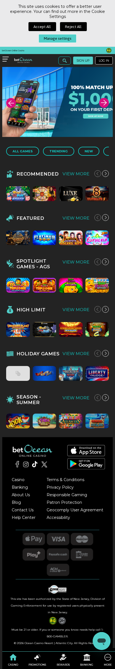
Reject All (73, 26)
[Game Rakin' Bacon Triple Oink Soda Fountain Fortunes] (18, 285)
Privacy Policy (60, 487)
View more (76, 173)
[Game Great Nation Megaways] (18, 373)
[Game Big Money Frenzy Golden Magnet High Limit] (97, 329)
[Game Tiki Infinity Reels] (44, 421)
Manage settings (57, 38)
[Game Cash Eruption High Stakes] (71, 329)
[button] (11, 103)
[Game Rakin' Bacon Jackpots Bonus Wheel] (71, 285)
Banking (20, 487)
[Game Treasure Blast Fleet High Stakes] (18, 329)
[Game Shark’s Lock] (18, 421)
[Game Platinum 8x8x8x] (44, 237)
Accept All (42, 26)
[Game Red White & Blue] (44, 373)
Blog (16, 502)
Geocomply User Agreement (75, 509)
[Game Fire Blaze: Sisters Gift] (71, 237)
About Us (21, 494)
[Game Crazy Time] (44, 193)
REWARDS (63, 664)
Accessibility (58, 517)
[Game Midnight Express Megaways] (18, 237)
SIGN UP (83, 60)
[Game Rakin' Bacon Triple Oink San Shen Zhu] (44, 285)
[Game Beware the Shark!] (97, 421)
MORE (108, 664)
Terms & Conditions (65, 479)
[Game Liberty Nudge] (97, 373)
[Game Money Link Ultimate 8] (97, 193)
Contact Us (22, 509)
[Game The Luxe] (71, 193)
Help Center (23, 517)
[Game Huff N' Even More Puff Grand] (18, 193)
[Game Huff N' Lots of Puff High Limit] (44, 329)
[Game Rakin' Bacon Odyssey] (97, 285)
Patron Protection (64, 502)
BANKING (86, 664)
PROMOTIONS (37, 664)
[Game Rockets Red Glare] (71, 373)
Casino (18, 479)
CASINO (13, 664)
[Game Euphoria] (97, 237)
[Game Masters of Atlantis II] (71, 421)
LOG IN (104, 60)
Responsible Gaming (67, 494)
